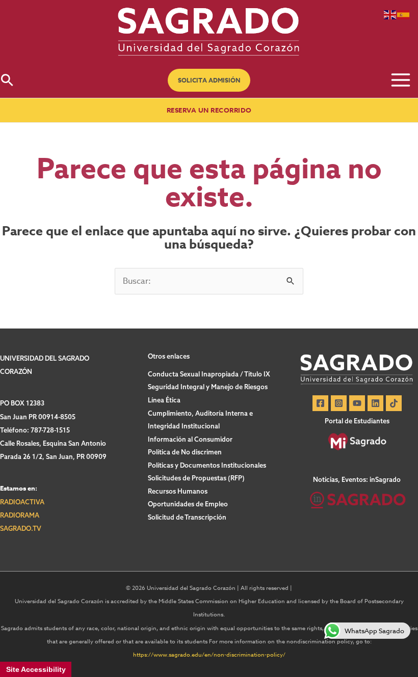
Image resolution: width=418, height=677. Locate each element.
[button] (209, 80)
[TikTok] (394, 403)
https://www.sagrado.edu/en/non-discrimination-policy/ (209, 655)
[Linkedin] (375, 403)
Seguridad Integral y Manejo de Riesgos (208, 387)
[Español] (403, 14)
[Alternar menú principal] (400, 80)
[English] (390, 14)
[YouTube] (357, 403)
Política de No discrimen (185, 452)
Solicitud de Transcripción (187, 517)
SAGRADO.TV (20, 528)
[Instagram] (339, 403)
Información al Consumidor (190, 439)
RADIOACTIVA (22, 502)
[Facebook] (320, 403)
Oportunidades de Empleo (188, 504)
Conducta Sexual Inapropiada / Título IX (209, 374)
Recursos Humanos (177, 491)
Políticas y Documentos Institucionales (207, 465)
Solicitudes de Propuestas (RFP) (196, 478)
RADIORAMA (19, 515)
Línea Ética (164, 400)
